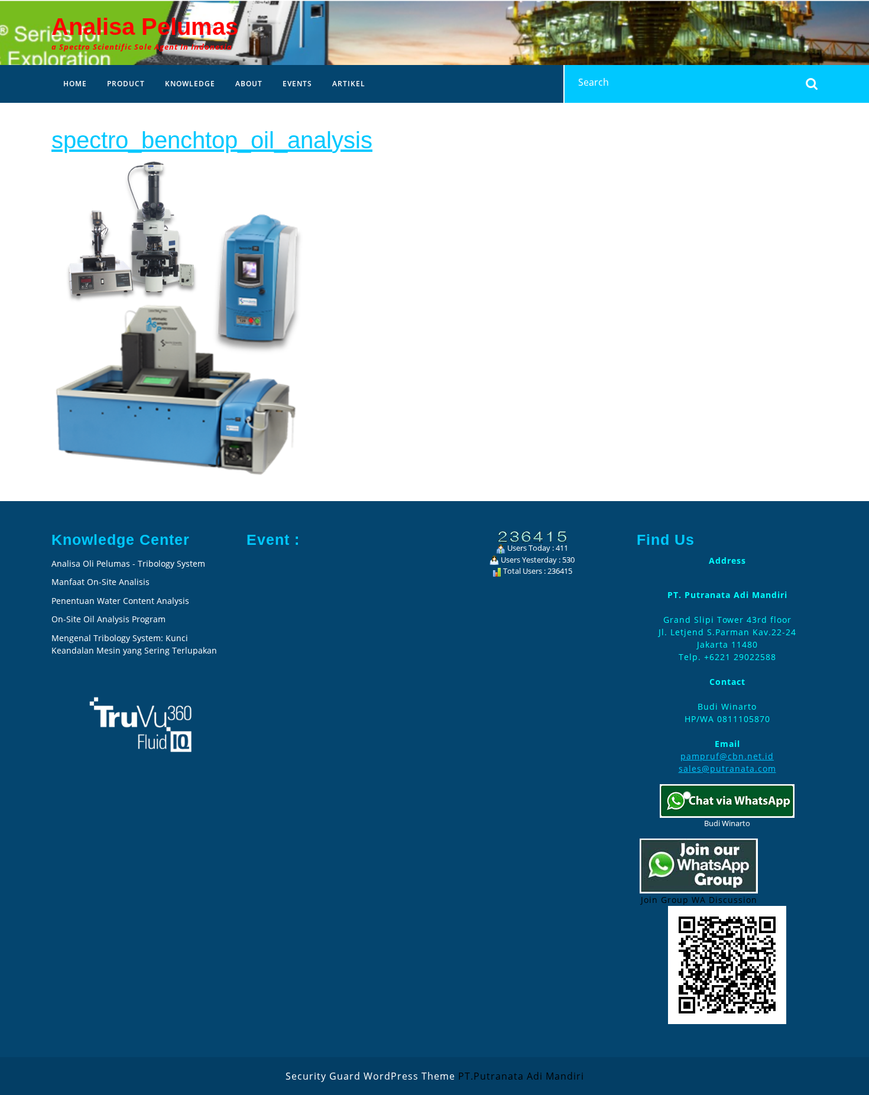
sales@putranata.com (727, 768)
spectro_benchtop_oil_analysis (211, 140)
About (248, 84)
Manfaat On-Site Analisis (100, 581)
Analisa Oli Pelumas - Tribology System (128, 563)
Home (75, 84)
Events (297, 84)
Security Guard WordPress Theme (370, 1076)
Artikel (348, 84)
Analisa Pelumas (144, 27)
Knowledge (190, 84)
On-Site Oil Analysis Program (108, 619)
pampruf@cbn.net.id (727, 756)
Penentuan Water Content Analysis (121, 600)
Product (126, 84)
